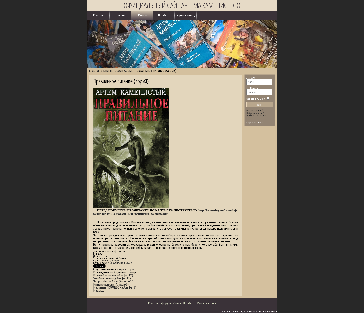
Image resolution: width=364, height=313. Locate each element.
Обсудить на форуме (120, 263)
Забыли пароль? (256, 115)
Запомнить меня (255, 98)
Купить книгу (186, 15)
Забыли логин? (255, 113)
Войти (259, 104)
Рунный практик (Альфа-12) (113, 275)
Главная (98, 15)
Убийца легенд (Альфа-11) (112, 278)
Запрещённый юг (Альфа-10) (113, 281)
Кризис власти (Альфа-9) (111, 284)
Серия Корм (125, 269)
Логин (252, 78)
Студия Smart (270, 312)
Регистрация (253, 110)
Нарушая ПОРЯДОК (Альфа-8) (114, 287)
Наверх (98, 290)
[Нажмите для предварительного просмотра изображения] (131, 207)
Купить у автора (110, 260)
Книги (142, 15)
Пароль (254, 88)
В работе (164, 15)
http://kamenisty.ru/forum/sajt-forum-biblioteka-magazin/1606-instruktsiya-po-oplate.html (165, 212)
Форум (120, 15)
